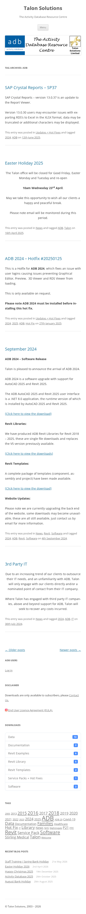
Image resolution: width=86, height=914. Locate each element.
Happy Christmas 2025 (19, 871)
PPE (72, 828)
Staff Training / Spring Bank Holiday (27, 861)
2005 (7, 813)
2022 (15, 819)
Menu (43, 27)
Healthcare (61, 824)
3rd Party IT (16, 564)
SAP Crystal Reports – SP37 (31, 87)
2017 (43, 813)
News (39, 228)
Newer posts (70, 650)
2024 (8, 137)
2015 (22, 813)
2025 (15, 323)
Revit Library (42, 762)
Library (28, 827)
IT (72, 619)
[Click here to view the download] (28, 414)
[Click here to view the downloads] (29, 454)
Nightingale (56, 828)
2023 (21, 819)
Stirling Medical (17, 837)
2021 (8, 819)
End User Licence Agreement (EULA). (30, 710)
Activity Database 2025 (19, 876)
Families (45, 823)
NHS (46, 828)
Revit (47, 533)
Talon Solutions (43, 8)
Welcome (46, 837)
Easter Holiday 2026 (17, 866)
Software (56, 533)
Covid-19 (69, 819)
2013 (14, 813)
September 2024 (21, 349)
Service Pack (28, 832)
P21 (66, 827)
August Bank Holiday (18, 881)
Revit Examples (42, 753)
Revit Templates (42, 770)
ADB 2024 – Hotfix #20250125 (33, 258)
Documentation (42, 745)
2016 (33, 813)
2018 (53, 813)
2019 (64, 813)
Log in (9, 670)
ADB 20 (58, 819)
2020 (73, 813)
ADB (14, 137)
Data (42, 737)
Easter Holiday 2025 (24, 163)
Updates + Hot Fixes (48, 132)
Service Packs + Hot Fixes (42, 778)
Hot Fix (30, 323)
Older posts (15, 650)
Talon (67, 228)
